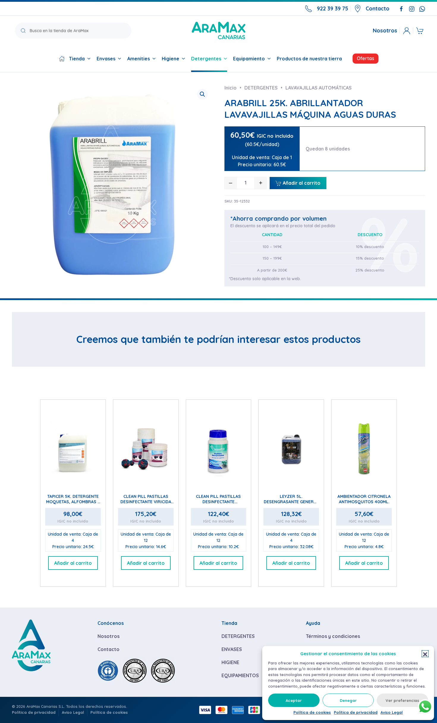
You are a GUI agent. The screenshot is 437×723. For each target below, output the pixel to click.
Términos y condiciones (333, 636)
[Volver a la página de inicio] (218, 30)
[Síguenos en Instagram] (412, 8)
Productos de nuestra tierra (309, 59)
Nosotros (385, 30)
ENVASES (231, 649)
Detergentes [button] (206, 59)
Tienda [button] (77, 59)
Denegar (348, 700)
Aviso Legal (392, 712)
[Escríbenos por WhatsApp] (422, 8)
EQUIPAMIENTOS (240, 675)
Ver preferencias (402, 700)
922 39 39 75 (332, 8)
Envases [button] (106, 59)
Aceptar (294, 700)
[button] (425, 654)
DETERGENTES (238, 636)
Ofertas (365, 58)
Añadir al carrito (301, 183)
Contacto (377, 8)
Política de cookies (312, 712)
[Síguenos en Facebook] (401, 8)
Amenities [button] (138, 59)
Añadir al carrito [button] (73, 563)
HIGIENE (230, 662)
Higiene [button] (170, 59)
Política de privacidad (356, 712)
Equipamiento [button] (249, 59)
